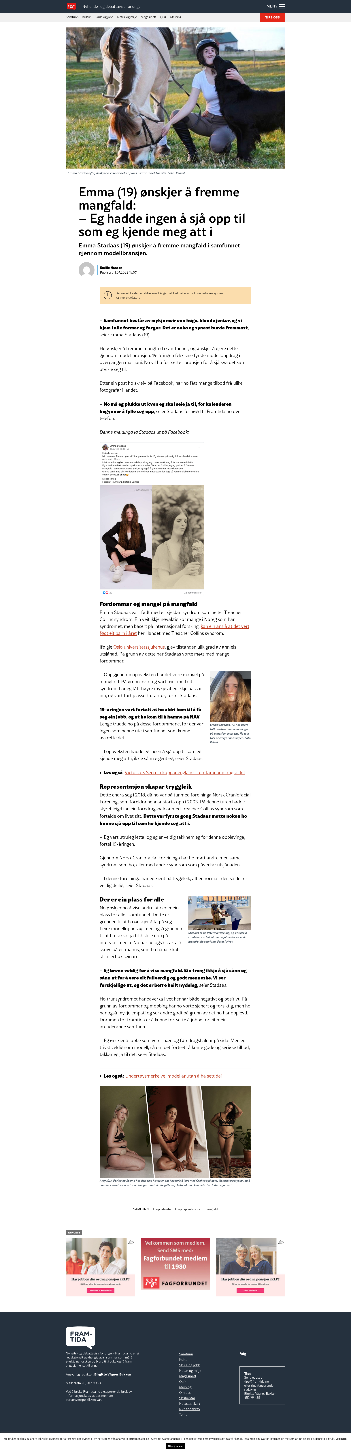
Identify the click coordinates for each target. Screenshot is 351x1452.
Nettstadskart (189, 1403)
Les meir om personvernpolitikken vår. (89, 1397)
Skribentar (187, 1398)
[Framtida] (73, 6)
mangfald (211, 1209)
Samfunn (72, 17)
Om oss (184, 1392)
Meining (175, 17)
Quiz (163, 17)
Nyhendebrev (189, 1409)
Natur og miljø (127, 17)
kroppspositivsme (187, 1209)
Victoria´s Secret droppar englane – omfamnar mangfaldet (185, 772)
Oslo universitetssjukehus (139, 647)
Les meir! (341, 1438)
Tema (183, 1414)
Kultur (86, 17)
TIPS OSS (272, 16)
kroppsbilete (162, 1209)
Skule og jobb (104, 17)
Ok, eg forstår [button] (175, 1446)
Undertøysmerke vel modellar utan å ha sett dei (173, 1076)
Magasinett (148, 17)
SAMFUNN (141, 1209)
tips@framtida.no (256, 1381)
